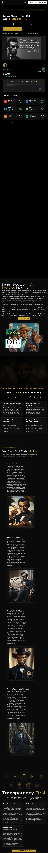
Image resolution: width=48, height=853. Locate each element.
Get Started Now (13, 29)
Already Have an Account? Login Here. (37, 2)
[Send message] (40, 89)
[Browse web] (11, 89)
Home (25, 2)
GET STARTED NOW (24, 318)
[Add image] (9, 89)
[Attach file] (8, 89)
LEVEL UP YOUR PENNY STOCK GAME (24, 850)
